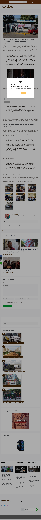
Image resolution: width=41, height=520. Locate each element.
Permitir (24, 93)
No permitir (17, 93)
